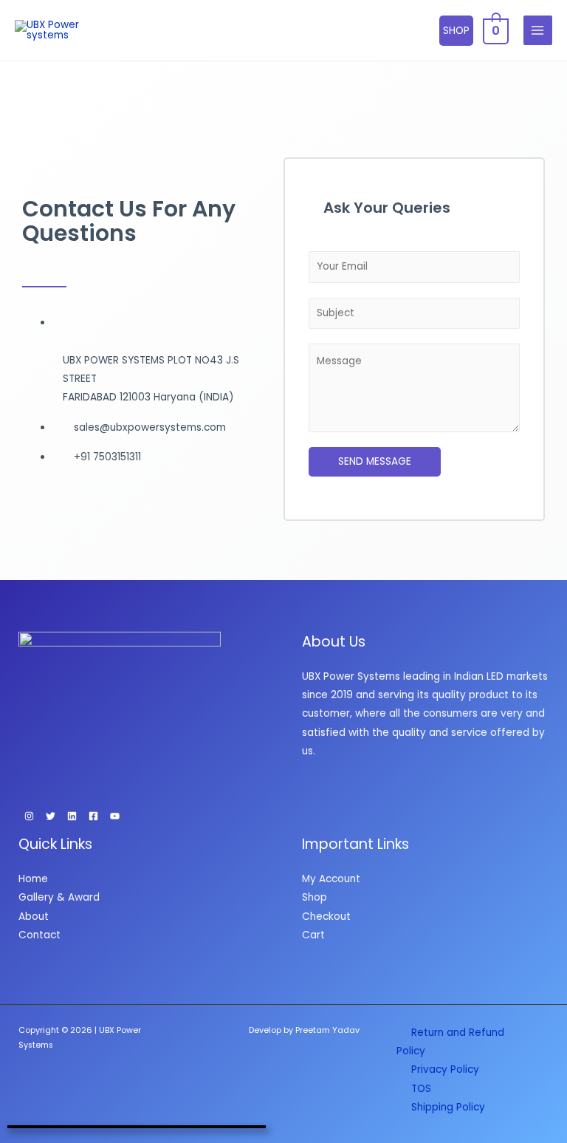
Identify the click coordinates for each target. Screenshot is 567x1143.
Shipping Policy (448, 1107)
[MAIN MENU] (537, 30)
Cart (313, 935)
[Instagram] (29, 816)
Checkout (326, 917)
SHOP (456, 31)
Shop (314, 897)
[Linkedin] (72, 816)
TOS (421, 1089)
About (33, 917)
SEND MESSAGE (374, 461)
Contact (39, 935)
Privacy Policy (445, 1069)
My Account (331, 879)
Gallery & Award (59, 897)
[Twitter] (50, 816)
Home (33, 879)
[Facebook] (93, 816)
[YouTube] (115, 816)
